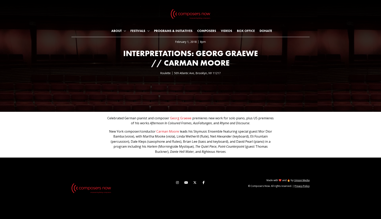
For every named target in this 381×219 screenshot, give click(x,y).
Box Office (246, 31)
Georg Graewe (180, 118)
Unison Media (302, 180)
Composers (206, 31)
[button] (118, 31)
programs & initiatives (173, 31)
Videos (226, 31)
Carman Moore (167, 131)
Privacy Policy (302, 186)
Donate (266, 31)
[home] (190, 15)
